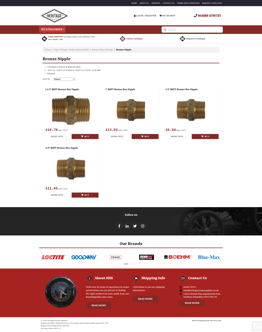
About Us (144, 3)
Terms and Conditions (188, 3)
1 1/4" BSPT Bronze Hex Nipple (62, 90)
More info (57, 136)
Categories (53, 29)
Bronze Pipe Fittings (102, 49)
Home (134, 3)
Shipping (155, 3)
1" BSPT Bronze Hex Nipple (120, 90)
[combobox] (192, 29)
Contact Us (168, 3)
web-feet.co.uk (215, 321)
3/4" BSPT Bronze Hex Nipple (61, 148)
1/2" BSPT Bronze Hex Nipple (182, 90)
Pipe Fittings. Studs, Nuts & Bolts (71, 49)
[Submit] (165, 30)
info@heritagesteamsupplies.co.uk (201, 290)
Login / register (146, 15)
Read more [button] (98, 305)
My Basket (168, 15)
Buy (86, 136)
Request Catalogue (212, 3)
